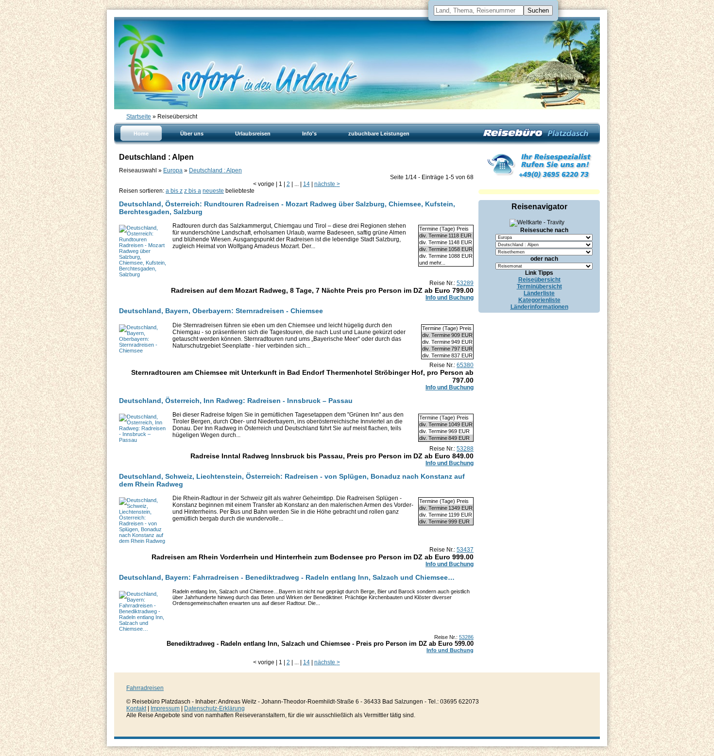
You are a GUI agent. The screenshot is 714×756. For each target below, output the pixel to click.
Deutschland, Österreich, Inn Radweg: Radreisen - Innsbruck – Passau (236, 400)
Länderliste (539, 293)
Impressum (165, 708)
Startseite (138, 116)
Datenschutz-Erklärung (214, 708)
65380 (465, 365)
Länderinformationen (539, 306)
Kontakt (136, 708)
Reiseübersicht (539, 279)
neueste (213, 190)
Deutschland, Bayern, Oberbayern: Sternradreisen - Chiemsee (221, 311)
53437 (465, 549)
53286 (466, 637)
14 (306, 184)
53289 (465, 283)
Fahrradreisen (145, 688)
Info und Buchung (449, 297)
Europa (173, 170)
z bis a (192, 190)
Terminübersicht (539, 286)
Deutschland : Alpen (215, 170)
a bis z (174, 190)
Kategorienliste (539, 300)
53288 (465, 448)
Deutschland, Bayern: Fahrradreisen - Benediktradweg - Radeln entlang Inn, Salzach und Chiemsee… (287, 577)
